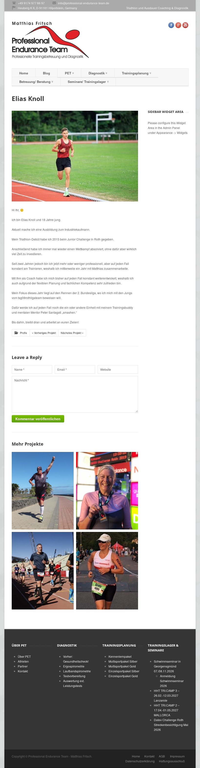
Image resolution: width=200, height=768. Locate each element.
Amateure (43, 479)
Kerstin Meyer (107, 554)
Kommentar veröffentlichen (37, 418)
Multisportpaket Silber (123, 661)
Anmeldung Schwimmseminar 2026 (172, 681)
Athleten (23, 661)
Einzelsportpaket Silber (124, 671)
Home (23, 73)
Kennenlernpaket (120, 656)
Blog (46, 73)
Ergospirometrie (73, 666)
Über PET (24, 656)
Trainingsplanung (135, 73)
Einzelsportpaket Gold (123, 676)
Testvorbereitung (74, 676)
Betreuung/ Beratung (34, 81)
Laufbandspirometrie (77, 671)
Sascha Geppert (43, 554)
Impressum (177, 756)
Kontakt (23, 671)
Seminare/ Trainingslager (87, 81)
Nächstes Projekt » (72, 333)
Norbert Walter (42, 474)
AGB (162, 756)
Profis (23, 333)
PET (68, 73)
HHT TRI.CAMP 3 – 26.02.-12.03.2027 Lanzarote (167, 695)
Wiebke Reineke (107, 474)
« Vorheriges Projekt (44, 333)
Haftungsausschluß (172, 761)
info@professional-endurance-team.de (83, 3)
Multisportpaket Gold (122, 666)
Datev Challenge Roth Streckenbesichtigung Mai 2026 (171, 725)
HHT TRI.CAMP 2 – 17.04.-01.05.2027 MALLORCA (167, 710)
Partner (23, 666)
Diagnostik (97, 73)
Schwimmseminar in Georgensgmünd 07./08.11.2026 (167, 666)
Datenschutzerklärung (140, 761)
